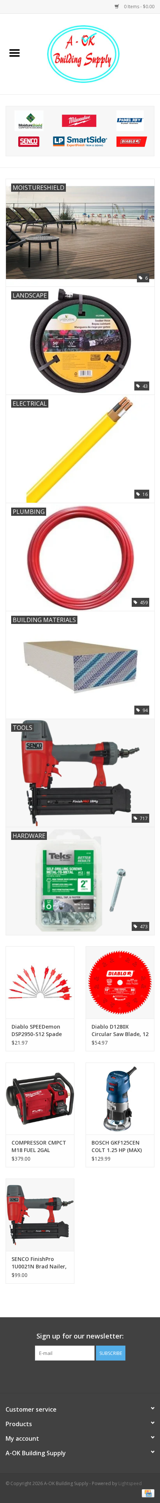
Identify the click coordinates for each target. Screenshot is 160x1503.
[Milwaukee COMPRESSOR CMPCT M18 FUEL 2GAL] (40, 1099)
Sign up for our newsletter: (80, 1336)
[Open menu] (14, 52)
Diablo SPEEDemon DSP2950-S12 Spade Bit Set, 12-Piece (37, 1030)
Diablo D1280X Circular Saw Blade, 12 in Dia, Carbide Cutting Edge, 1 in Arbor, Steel (120, 1030)
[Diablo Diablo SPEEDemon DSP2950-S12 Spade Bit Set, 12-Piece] (40, 982)
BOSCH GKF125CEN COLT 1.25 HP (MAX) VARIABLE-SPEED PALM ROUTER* (120, 1146)
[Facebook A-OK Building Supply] (80, 1376)
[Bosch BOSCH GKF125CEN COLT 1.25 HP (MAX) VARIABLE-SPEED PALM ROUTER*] (120, 1099)
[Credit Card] (146, 1493)
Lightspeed (130, 1483)
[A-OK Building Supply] (94, 53)
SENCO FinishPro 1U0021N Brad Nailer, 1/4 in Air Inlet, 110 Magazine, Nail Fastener (39, 1262)
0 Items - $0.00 (138, 6)
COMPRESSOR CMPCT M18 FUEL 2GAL (39, 1146)
